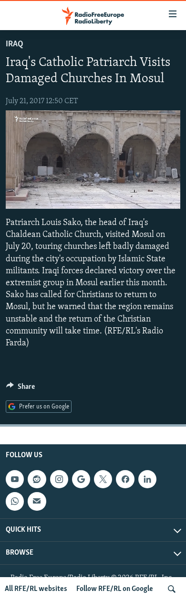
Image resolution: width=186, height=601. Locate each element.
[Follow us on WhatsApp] (15, 501)
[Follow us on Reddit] (37, 479)
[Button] (20, 389)
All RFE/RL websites (36, 589)
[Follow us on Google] (81, 479)
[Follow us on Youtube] (15, 479)
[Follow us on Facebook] (125, 479)
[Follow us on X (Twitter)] (103, 479)
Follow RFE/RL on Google (114, 589)
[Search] (171, 589)
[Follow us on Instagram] (59, 479)
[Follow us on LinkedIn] (147, 479)
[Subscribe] (37, 501)
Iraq (14, 44)
